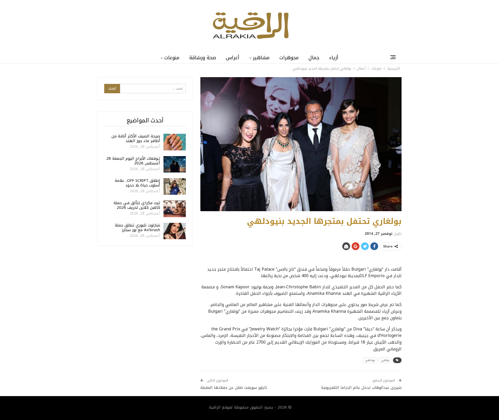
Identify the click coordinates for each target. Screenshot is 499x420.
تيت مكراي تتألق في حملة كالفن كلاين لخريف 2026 (137, 205)
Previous (201, 144)
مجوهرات (289, 57)
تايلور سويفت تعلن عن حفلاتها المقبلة (233, 387)
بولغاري (385, 360)
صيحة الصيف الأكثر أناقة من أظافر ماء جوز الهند (135, 138)
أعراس (232, 57)
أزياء (333, 57)
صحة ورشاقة (202, 57)
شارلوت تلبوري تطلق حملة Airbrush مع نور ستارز (137, 228)
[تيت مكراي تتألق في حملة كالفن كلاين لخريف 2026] (174, 209)
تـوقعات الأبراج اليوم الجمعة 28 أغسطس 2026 (133, 161)
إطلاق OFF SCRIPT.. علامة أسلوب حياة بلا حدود (137, 183)
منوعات (171, 57)
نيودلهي (370, 360)
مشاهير (261, 57)
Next (400, 144)
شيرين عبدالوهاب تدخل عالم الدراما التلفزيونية (361, 387)
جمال (313, 57)
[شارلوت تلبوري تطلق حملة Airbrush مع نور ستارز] (174, 231)
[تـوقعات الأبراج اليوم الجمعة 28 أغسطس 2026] (174, 164)
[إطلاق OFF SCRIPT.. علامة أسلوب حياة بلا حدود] (174, 186)
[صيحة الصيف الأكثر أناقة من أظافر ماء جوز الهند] (174, 142)
